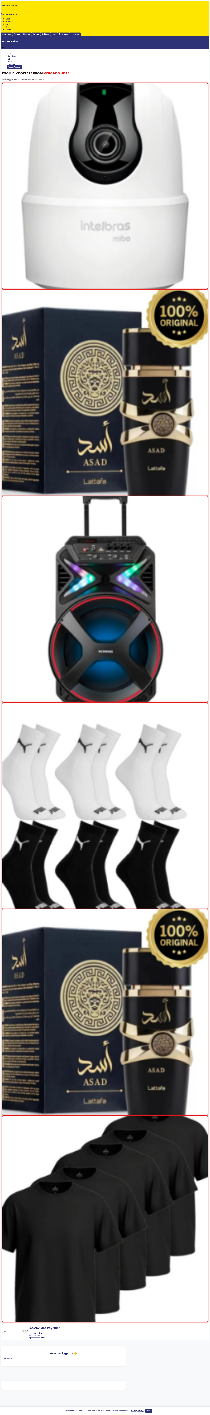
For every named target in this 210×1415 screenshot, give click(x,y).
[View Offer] (105, 287)
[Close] (3, 47)
